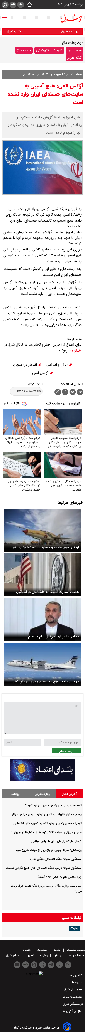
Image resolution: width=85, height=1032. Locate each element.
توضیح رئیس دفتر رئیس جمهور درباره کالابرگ (53, 805)
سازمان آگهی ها (73, 1011)
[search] (5, 4)
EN (21, 4)
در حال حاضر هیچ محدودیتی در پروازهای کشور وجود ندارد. (45, 681)
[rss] (68, 964)
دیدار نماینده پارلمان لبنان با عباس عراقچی (56, 841)
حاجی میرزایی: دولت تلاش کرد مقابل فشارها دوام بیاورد (46, 832)
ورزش (57, 955)
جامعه (57, 950)
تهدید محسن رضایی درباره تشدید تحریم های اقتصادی (47, 823)
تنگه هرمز (75, 57)
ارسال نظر (66, 751)
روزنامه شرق (69, 31)
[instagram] (59, 964)
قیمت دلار (75, 50)
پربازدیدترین (42, 794)
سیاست (76, 74)
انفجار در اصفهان (25, 364)
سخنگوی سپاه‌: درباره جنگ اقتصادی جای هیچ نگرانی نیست (44, 868)
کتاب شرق (14, 31)
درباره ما (77, 982)
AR (13, 4)
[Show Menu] (5, 15)
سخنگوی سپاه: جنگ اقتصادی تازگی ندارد (56, 859)
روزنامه (15, 794)
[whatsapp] (57, 392)
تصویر (30, 955)
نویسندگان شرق (73, 1004)
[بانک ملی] (42, 779)
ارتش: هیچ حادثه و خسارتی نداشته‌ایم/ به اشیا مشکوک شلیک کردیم (45, 547)
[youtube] (17, 964)
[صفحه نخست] (28, 5)
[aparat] (34, 964)
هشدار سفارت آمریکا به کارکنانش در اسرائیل (47, 592)
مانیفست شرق (73, 996)
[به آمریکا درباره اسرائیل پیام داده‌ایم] (42, 619)
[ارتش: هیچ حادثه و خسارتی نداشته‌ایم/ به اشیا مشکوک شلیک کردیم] (42, 530)
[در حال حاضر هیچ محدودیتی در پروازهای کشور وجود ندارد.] (42, 664)
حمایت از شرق (73, 989)
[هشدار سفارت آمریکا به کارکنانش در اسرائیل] (42, 574)
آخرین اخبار (69, 794)
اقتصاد (27, 950)
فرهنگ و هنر (75, 955)
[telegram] (80, 393)
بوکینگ (74, 928)
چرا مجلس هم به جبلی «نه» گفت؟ (59, 876)
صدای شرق (13, 955)
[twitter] (72, 392)
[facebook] (65, 392)
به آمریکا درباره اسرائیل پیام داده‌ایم (53, 636)
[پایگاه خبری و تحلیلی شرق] (71, 18)
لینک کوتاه (35, 384)
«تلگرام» (75, 350)
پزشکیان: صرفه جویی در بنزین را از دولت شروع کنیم (49, 850)
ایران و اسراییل (57, 364)
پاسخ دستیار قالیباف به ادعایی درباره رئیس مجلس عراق (47, 814)
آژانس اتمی (40, 373)
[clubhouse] (25, 964)
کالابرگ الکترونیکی (49, 50)
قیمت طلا (24, 50)
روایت (44, 955)
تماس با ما (76, 975)
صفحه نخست (75, 950)
